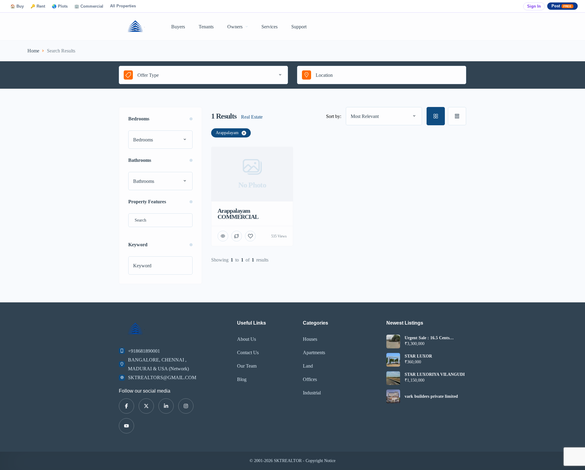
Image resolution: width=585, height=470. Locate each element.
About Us (246, 339)
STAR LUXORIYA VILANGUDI (435, 374)
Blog (241, 379)
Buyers (178, 26)
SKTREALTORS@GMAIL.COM (162, 377)
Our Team (247, 366)
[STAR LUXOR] (393, 360)
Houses (310, 339)
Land (308, 366)
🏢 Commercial (88, 6)
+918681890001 (144, 351)
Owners (235, 26)
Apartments (314, 352)
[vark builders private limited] (393, 396)
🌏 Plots (60, 6)
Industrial (312, 392)
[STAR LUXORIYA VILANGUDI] (393, 378)
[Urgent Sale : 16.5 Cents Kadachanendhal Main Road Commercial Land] (393, 341)
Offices (310, 379)
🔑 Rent (37, 6)
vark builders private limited (431, 396)
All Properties (123, 6)
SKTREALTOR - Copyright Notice (304, 460)
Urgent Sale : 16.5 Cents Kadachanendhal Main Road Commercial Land (431, 338)
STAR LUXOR (418, 356)
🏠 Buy (17, 6)
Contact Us (248, 352)
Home (33, 50)
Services (269, 26)
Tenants (206, 26)
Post (561, 6)
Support (299, 26)
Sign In (534, 6)
